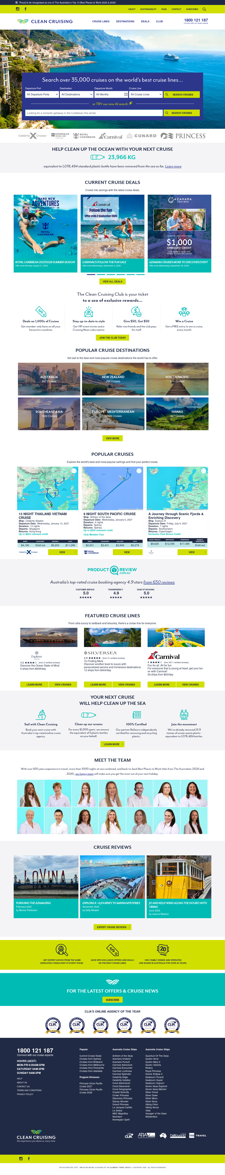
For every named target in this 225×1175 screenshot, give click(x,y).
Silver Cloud (151, 1092)
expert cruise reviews (111, 927)
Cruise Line (135, 88)
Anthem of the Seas (122, 1055)
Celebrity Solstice (121, 1080)
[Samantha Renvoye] (112, 793)
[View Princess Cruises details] (183, 135)
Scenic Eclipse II (153, 1074)
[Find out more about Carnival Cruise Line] (164, 655)
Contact (176, 9)
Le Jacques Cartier (122, 1107)
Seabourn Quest (154, 1080)
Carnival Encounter (122, 1067)
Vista (148, 1110)
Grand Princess (120, 1104)
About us (22, 1082)
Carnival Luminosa (122, 1071)
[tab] (91, 274)
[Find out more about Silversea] (100, 653)
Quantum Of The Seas (157, 1055)
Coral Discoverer (121, 1086)
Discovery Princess (122, 1098)
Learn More (34, 684)
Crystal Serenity (120, 1092)
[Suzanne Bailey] (194, 793)
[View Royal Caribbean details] (84, 135)
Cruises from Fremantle (92, 1067)
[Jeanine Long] (112, 820)
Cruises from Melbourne (92, 1064)
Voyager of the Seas (156, 1113)
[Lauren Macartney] (166, 820)
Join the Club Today (112, 337)
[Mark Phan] (57, 820)
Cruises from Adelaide (91, 1071)
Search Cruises (183, 94)
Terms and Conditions (29, 1090)
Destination (66, 88)
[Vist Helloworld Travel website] (178, 1136)
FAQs (164, 9)
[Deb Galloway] (30, 820)
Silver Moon (151, 1098)
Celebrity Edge (120, 1077)
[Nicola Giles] (166, 793)
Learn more (111, 744)
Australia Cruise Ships (124, 1049)
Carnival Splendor (121, 1074)
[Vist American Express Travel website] (197, 1136)
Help (19, 1078)
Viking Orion (151, 1104)
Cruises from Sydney (90, 1058)
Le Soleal (117, 1110)
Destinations (125, 21)
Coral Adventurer (121, 1083)
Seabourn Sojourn (154, 1083)
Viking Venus (152, 1107)
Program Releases (89, 1077)
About (131, 9)
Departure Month (103, 88)
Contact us (23, 1086)
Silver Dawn (151, 1095)
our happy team (84, 773)
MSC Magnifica (120, 1113)
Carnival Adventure (122, 1064)
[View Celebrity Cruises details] (33, 135)
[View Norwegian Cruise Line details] (60, 135)
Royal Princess (153, 1071)
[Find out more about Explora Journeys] (36, 655)
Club (159, 21)
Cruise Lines (101, 21)
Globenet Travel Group (120, 1167)
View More (112, 438)
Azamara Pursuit (121, 1061)
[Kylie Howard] (85, 820)
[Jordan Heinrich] (85, 793)
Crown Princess (120, 1095)
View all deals (112, 281)
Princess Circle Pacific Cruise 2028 (91, 1091)
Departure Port (33, 88)
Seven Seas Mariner (156, 1089)
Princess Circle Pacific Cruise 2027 (91, 1085)
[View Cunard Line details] (142, 135)
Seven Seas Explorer (156, 1086)
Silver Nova (151, 1101)
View (62, 552)
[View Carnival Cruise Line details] (111, 135)
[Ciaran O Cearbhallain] (139, 793)
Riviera (149, 1067)
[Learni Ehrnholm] (30, 793)
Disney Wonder (120, 1101)
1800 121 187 (196, 19)
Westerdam (151, 1116)
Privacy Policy (25, 1094)
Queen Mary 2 (152, 1061)
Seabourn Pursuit (154, 1077)
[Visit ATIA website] (146, 1136)
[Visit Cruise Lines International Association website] (129, 1136)
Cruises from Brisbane (91, 1061)
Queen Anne (152, 1058)
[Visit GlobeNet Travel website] (163, 1136)
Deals (145, 21)
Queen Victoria (153, 1064)
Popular (84, 1049)
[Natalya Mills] (194, 820)
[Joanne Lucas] (57, 793)
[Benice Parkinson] (139, 820)
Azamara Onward (121, 1058)
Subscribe (192, 9)
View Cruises (63, 684)
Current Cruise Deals (90, 1055)
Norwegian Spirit (121, 1119)
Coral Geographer (121, 1089)
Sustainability (148, 9)
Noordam (117, 1116)
